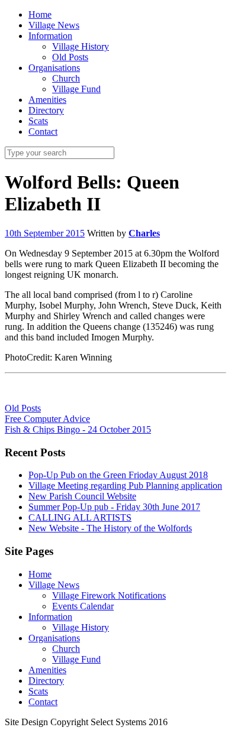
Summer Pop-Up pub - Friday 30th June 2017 (114, 507)
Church (66, 649)
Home (40, 574)
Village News (53, 585)
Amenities (47, 670)
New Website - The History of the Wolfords (110, 528)
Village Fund (76, 659)
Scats (38, 691)
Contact (42, 702)
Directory (46, 681)
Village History (80, 627)
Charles (144, 233)
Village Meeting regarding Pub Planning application (125, 485)
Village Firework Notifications (109, 595)
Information (50, 617)
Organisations (54, 638)
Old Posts (23, 408)
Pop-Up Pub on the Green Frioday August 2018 (118, 475)
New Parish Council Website (82, 496)
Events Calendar (83, 606)
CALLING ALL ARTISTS (79, 517)
